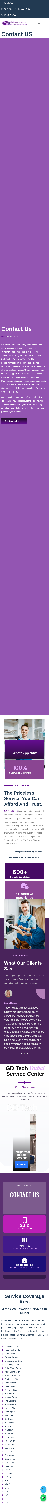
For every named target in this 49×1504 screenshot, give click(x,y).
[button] (39, 23)
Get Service (21, 1164)
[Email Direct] (24, 1260)
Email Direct (24, 1265)
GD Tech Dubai (11, 811)
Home (4, 337)
